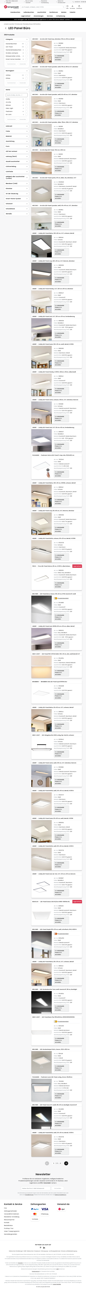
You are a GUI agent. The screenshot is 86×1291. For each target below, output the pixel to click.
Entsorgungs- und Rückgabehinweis (50, 1251)
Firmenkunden (18, 24)
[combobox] (43, 7)
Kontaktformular (29, 1194)
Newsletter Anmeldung (11, 1217)
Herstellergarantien (10, 1234)
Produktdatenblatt (63, 598)
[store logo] (11, 7)
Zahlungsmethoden (10, 1211)
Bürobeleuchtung (27, 24)
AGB (25, 1251)
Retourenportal (9, 1220)
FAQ (5, 1208)
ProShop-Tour (8, 1228)
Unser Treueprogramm (11, 1231)
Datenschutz (30, 1251)
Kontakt (6, 1223)
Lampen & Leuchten (9, 24)
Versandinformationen (11, 1214)
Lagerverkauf (25, 16)
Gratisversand (35, 1271)
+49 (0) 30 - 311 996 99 (80, 2)
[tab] (16, 39)
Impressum (37, 1251)
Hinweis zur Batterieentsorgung (69, 1251)
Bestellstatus (8, 1225)
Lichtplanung (60, 16)
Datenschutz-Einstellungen (16, 1251)
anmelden (58, 59)
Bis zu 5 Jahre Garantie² (29, 1)
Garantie (20, 1263)
